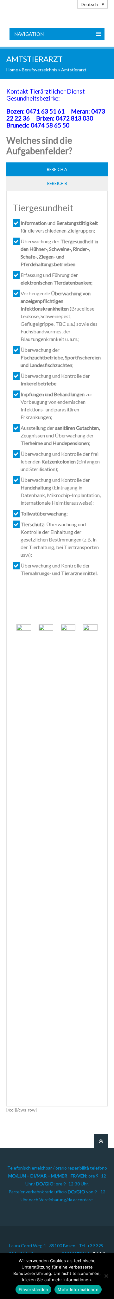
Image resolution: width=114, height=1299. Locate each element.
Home (12, 69)
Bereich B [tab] (57, 183)
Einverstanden (33, 1289)
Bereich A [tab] (57, 169)
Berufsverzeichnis (39, 69)
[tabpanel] (57, 651)
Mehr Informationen (78, 1289)
